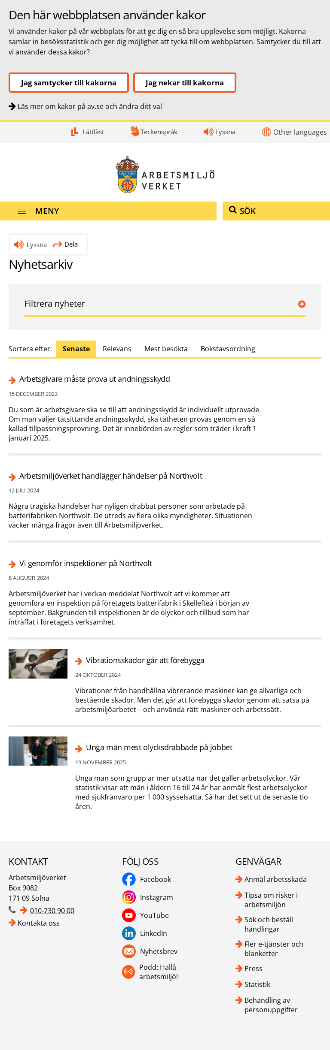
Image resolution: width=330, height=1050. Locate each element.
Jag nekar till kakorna (185, 83)
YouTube (154, 915)
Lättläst (93, 131)
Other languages (300, 132)
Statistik (257, 984)
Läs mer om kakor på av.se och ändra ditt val (90, 106)
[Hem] (165, 174)
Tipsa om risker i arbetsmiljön (271, 899)
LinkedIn (153, 933)
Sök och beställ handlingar (268, 924)
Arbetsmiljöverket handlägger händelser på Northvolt (110, 475)
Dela (71, 244)
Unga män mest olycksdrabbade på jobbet (159, 747)
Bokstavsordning (228, 348)
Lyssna (225, 131)
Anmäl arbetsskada (275, 879)
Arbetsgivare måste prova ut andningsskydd (94, 378)
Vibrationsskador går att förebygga (145, 660)
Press (253, 968)
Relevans (117, 348)
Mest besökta (166, 348)
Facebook (155, 879)
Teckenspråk (159, 131)
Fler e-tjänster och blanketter (273, 948)
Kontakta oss (39, 923)
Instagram (156, 897)
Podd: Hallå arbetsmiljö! (158, 971)
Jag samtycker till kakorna (68, 83)
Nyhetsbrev (158, 951)
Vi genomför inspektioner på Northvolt (85, 563)
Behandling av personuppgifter (271, 1005)
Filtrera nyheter (54, 303)
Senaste (76, 348)
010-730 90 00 (52, 910)
